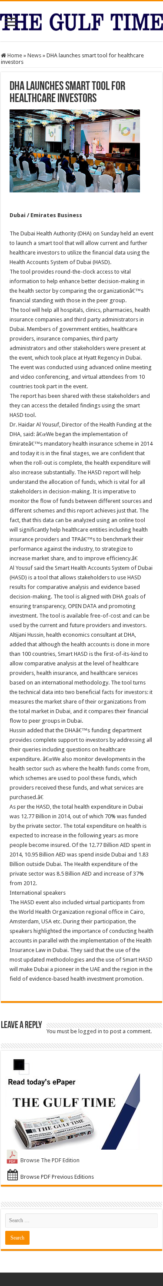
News (34, 55)
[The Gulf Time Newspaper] (81, 20)
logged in (90, 1031)
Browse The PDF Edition (50, 1160)
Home (14, 55)
